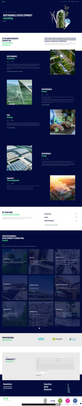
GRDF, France (32, 257)
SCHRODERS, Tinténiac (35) (34, 285)
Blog (62, 1)
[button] (15, 71)
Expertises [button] (65, 1)
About (69, 1)
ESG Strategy (57, 266)
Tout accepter (57, 404)
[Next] (59, 328)
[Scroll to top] (80, 403)
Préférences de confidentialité (52, 404)
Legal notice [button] (4, 401)
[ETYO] (3, 1)
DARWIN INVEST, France (7, 309)
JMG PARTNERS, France (7, 284)
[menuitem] (62, 1)
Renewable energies (58, 291)
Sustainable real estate (32, 316)
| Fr (79, 1)
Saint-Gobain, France (6, 258)
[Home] (5, 399)
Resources (72, 1)
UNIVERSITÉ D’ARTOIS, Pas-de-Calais (62, 284)
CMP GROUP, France (59, 309)
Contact (76, 1)
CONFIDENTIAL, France (59, 257)
